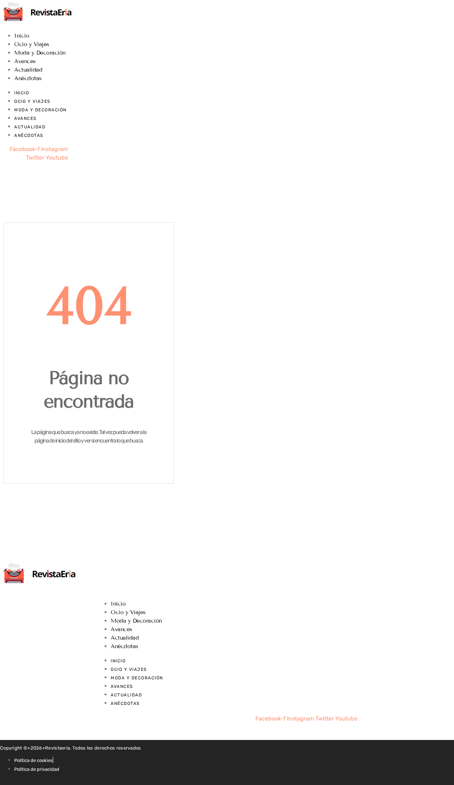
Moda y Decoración (40, 52)
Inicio (21, 35)
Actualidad (28, 69)
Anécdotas (28, 78)
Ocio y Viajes (31, 44)
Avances (25, 61)
